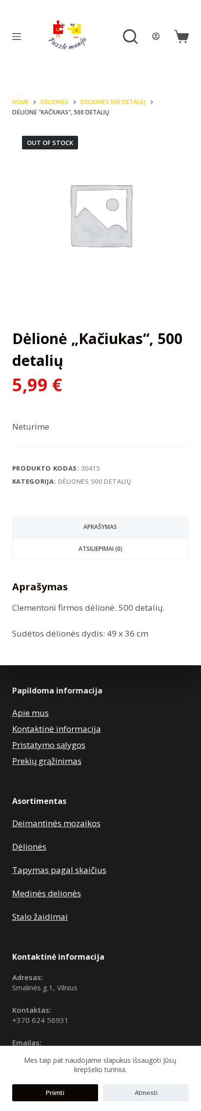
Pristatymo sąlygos (48, 744)
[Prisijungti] (156, 36)
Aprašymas (100, 527)
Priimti (55, 1092)
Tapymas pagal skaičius (59, 869)
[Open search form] (130, 36)
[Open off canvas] (16, 36)
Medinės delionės (46, 893)
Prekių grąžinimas (46, 760)
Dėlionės (29, 846)
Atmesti (146, 1092)
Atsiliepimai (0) (100, 549)
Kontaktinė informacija (56, 728)
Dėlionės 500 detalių (95, 481)
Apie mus (30, 712)
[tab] (100, 527)
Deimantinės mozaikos (56, 823)
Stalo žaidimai (40, 916)
